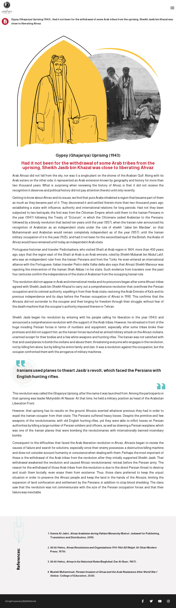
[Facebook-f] (142, 601)
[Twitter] (151, 601)
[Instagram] (168, 601)
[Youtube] (159, 601)
